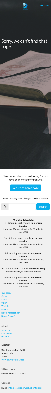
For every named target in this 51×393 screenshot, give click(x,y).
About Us (5, 330)
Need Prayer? (8, 316)
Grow (4, 296)
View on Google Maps (12, 359)
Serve (4, 299)
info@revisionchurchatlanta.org (25, 387)
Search (43, 206)
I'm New (5, 336)
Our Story (6, 292)
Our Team (6, 333)
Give (3, 309)
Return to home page (25, 187)
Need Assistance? (10, 312)
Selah (4, 302)
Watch (4, 306)
